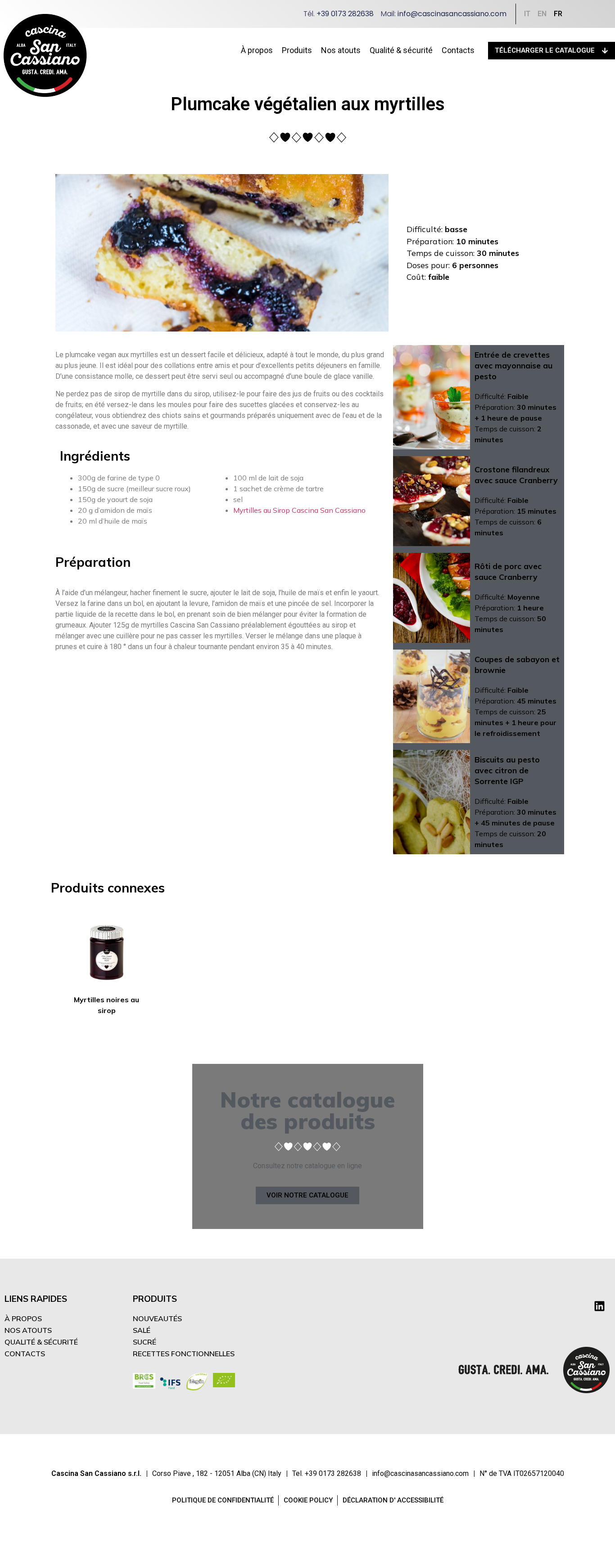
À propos (257, 50)
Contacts (458, 50)
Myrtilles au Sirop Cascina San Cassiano (299, 510)
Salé (141, 1330)
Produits (297, 50)
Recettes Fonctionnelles (184, 1353)
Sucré (144, 1341)
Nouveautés (157, 1318)
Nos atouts (341, 50)
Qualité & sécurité (401, 50)
